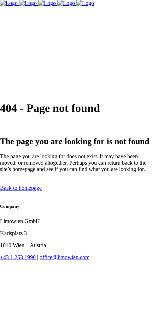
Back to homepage (21, 188)
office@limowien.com (64, 257)
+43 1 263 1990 (18, 257)
